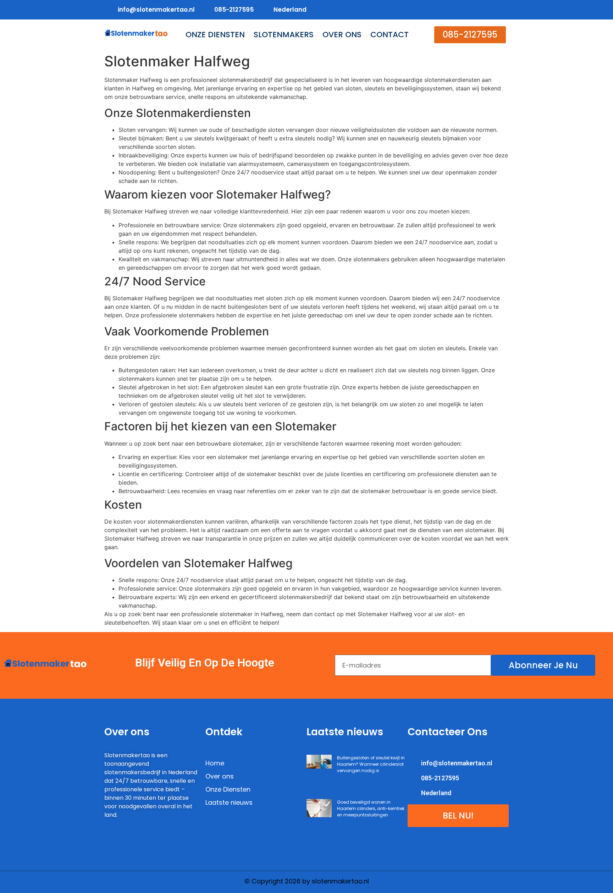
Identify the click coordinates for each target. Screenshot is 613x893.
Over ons (341, 34)
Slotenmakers (284, 34)
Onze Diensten (215, 34)
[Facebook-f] (459, 10)
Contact (389, 34)
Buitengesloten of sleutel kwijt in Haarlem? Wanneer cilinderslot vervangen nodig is (371, 764)
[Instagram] (502, 10)
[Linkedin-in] (488, 10)
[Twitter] (474, 10)
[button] (470, 34)
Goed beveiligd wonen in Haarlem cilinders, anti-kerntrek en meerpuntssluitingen (370, 808)
